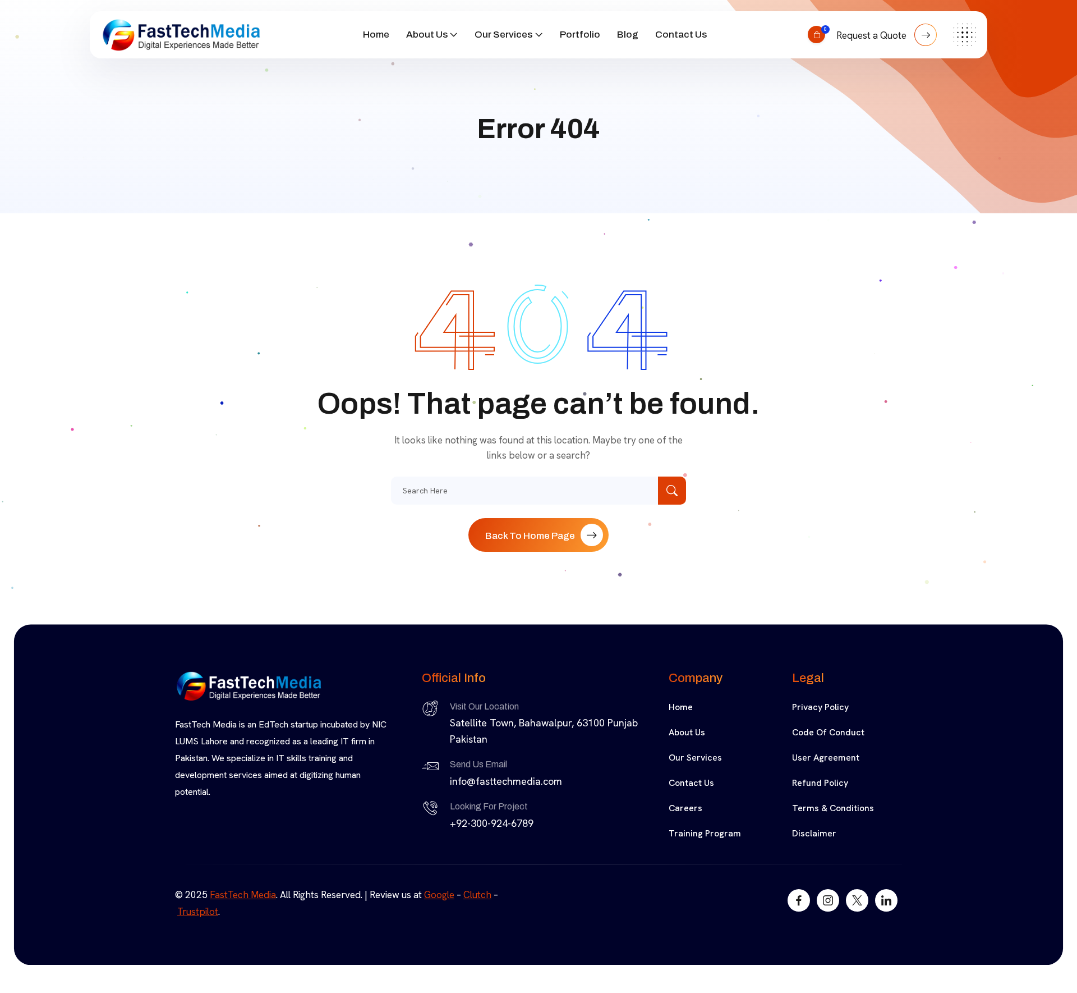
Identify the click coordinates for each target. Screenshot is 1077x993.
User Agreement (825, 757)
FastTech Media (243, 895)
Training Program (705, 833)
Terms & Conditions (833, 808)
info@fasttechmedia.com (506, 781)
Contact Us (681, 34)
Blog (627, 34)
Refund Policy (820, 783)
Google (439, 895)
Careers (685, 808)
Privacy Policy (820, 707)
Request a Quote (872, 35)
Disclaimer (814, 833)
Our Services (503, 34)
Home (376, 34)
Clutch (477, 895)
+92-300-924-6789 (491, 823)
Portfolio (580, 34)
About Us (427, 34)
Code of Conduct (828, 732)
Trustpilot (197, 911)
